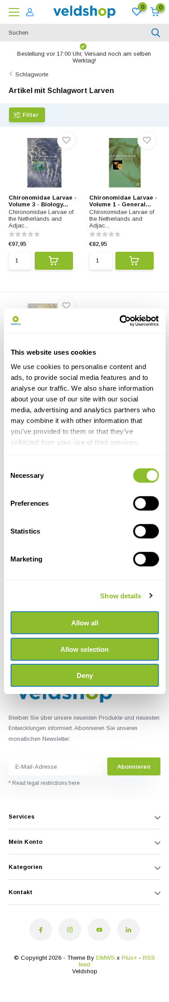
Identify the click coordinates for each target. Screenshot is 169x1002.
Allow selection (84, 649)
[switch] (146, 503)
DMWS (105, 957)
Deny (85, 675)
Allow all (84, 623)
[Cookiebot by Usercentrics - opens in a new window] (120, 320)
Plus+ (129, 957)
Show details (120, 595)
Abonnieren (134, 766)
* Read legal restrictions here (44, 783)
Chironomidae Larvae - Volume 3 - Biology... (43, 201)
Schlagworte (31, 74)
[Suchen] (155, 32)
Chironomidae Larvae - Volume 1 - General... (123, 201)
